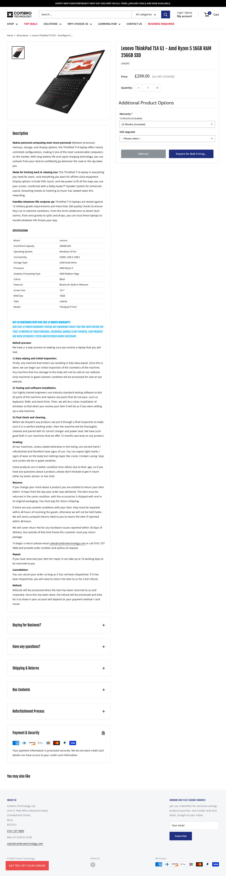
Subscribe (181, 836)
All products (22, 35)
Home (10, 35)
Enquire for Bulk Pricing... (191, 153)
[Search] (165, 14)
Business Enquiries (161, 24)
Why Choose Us (78, 24)
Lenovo (125, 63)
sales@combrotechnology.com (67, 543)
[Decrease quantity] (138, 88)
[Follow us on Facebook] (92, 864)
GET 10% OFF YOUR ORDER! (27, 866)
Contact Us (134, 24)
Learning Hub (107, 24)
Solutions (51, 24)
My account (184, 16)
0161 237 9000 (15, 831)
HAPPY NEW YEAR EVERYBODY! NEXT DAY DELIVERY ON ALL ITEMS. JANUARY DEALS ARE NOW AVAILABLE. (113, 3)
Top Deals (30, 24)
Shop (10, 24)
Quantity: (127, 87)
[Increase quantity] (157, 88)
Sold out (143, 153)
